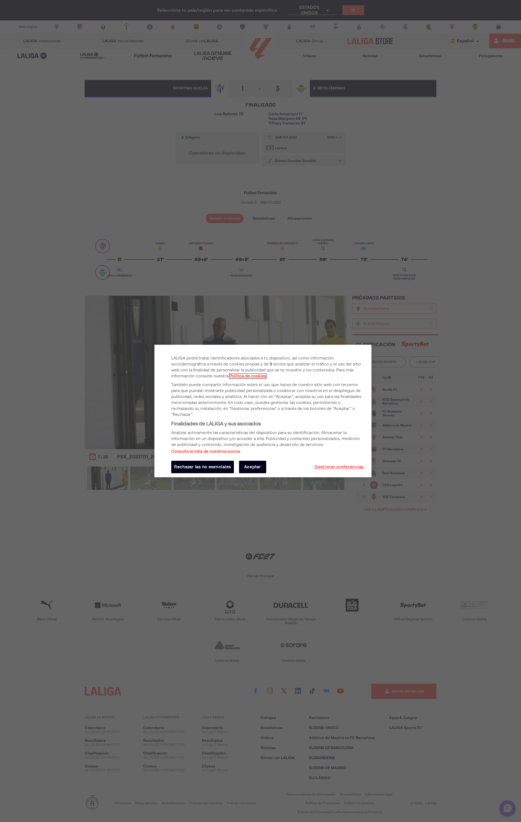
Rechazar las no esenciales (202, 467)
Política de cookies (248, 376)
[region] (262, 411)
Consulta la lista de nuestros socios (205, 451)
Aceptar (252, 467)
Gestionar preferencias (338, 467)
